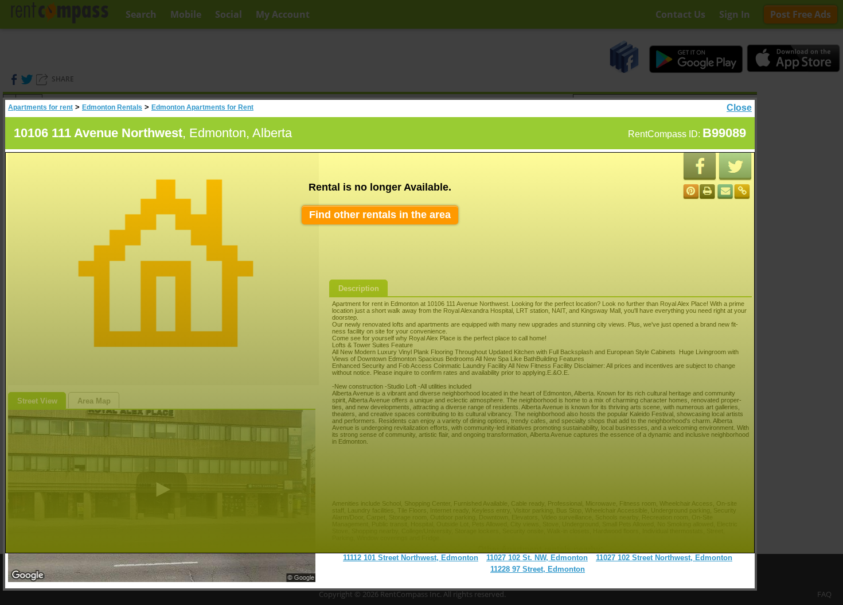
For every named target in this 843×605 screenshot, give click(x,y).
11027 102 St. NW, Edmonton (537, 557)
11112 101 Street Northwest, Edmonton (410, 557)
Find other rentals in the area (380, 214)
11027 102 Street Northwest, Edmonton (664, 557)
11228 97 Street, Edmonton (537, 569)
